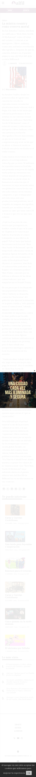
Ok (29, 773)
